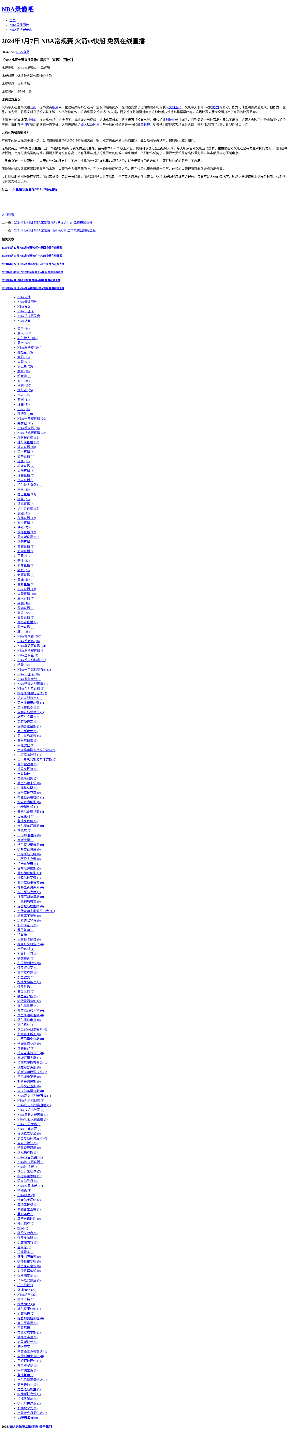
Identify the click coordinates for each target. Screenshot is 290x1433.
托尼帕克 (25, 1223)
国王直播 (26, 494)
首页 (12, 20)
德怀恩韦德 (27, 1337)
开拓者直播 (27, 622)
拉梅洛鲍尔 (27, 1398)
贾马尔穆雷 (27, 740)
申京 (55, 107)
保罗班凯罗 (27, 968)
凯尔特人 (27, 338)
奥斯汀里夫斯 (29, 1058)
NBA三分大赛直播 (32, 1114)
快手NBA (26, 1304)
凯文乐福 (25, 1313)
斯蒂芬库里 (28, 717)
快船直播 (28, 189)
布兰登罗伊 (27, 1365)
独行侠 (25, 414)
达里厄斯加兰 (29, 1389)
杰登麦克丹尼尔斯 (32, 1413)
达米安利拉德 (29, 698)
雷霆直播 (25, 546)
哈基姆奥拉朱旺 (30, 1318)
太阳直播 (25, 470)
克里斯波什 (27, 1342)
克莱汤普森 (27, 721)
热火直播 (26, 589)
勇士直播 (25, 451)
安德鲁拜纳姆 (29, 1271)
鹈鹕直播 (25, 608)
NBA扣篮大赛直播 (32, 1119)
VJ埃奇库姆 (27, 1417)
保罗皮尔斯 (27, 1237)
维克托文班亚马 (30, 944)
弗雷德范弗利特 (30, 1010)
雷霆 (23, 556)
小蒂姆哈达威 (29, 835)
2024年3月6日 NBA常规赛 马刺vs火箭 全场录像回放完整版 (55, 230)
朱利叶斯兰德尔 (30, 712)
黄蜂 (23, 579)
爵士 (23, 380)
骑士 (23, 631)
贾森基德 (25, 1327)
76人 (23, 395)
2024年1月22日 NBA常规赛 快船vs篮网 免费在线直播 (32, 247)
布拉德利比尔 (29, 963)
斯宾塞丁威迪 (29, 1034)
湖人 (83, 124)
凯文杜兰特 (27, 953)
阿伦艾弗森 (27, 1233)
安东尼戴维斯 (29, 868)
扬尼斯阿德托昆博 (32, 693)
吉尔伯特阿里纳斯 (32, 1380)
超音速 (24, 376)
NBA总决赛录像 (20, 29)
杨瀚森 (24, 1190)
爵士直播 (25, 522)
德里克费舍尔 (29, 1266)
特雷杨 (24, 934)
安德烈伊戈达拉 (30, 1356)
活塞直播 (25, 475)
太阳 (23, 357)
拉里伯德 (25, 1285)
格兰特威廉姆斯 (30, 844)
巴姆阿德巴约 (29, 1361)
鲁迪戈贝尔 (27, 821)
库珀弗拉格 (27, 1204)
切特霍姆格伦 (29, 1001)
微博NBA (26, 1290)
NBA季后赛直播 (31, 646)
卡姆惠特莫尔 (29, 1043)
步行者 (25, 390)
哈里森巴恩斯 (29, 1147)
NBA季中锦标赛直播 (34, 669)
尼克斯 (25, 366)
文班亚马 (175, 107)
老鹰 (23, 570)
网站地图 (32, 1426)
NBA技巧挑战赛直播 (34, 1105)
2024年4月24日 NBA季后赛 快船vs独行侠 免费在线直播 (33, 264)
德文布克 (25, 958)
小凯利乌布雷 (29, 901)
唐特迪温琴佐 (29, 920)
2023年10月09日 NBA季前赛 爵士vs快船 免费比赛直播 (32, 272)
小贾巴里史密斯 (30, 1039)
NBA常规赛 (29, 636)
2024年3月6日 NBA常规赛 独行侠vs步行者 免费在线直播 (53, 222)
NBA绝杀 (26, 1294)
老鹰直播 (25, 575)
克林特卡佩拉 (29, 939)
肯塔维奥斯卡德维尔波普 (36, 750)
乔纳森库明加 (29, 1133)
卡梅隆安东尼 (29, 1280)
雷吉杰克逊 (27, 972)
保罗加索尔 (27, 1275)
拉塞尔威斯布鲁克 (32, 1062)
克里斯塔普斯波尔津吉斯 (36, 759)
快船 (23, 527)
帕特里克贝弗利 (30, 887)
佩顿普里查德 (29, 1209)
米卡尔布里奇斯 (30, 1091)
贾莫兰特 (25, 991)
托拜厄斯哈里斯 (30, 897)
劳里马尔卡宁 (29, 783)
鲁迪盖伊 (25, 1375)
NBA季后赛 (28, 641)
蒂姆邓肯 (25, 1214)
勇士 (23, 342)
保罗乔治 (25, 986)
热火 (23, 409)
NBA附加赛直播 (30, 1162)
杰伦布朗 (25, 949)
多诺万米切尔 (29, 1171)
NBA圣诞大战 (29, 679)
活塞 (23, 404)
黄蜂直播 (25, 584)
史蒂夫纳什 (27, 1384)
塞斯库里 (25, 840)
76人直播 (25, 480)
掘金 (23, 612)
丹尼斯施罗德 (29, 1076)
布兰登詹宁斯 (29, 1332)
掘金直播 (25, 617)
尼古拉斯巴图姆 (30, 906)
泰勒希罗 (25, 1048)
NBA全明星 (27, 655)
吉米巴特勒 (27, 1143)
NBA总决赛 (29, 347)
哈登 (23, 664)
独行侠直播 (28, 442)
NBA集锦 (24, 306)
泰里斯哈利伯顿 (30, 1015)
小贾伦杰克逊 (29, 859)
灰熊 (23, 513)
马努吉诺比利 (29, 1219)
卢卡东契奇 (28, 863)
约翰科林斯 (27, 788)
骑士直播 (25, 627)
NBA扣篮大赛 (29, 1129)
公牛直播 (25, 456)
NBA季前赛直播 (31, 418)
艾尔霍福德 (27, 764)
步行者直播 (28, 508)
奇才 (23, 560)
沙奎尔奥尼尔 (29, 1200)
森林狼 (145, 124)
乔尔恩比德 (27, 1005)
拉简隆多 (25, 1252)
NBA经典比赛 (30, 1185)
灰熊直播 (26, 518)
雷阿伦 (24, 1247)
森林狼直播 (28, 437)
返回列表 (8, 214)
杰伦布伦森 (28, 707)
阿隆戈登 (25, 745)
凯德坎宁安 (27, 1408)
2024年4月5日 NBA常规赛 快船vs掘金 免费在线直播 (31, 280)
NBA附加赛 (27, 1166)
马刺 (33, 107)
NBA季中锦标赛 (31, 660)
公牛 (23, 328)
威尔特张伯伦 (29, 1308)
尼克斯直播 (28, 537)
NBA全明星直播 (30, 688)
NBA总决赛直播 (30, 650)
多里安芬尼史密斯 (32, 1029)
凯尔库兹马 (27, 925)
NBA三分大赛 (29, 1124)
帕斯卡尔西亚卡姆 (32, 1072)
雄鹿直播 (25, 466)
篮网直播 (25, 551)
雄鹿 (33, 120)
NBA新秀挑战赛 (30, 1100)
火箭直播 (15, 189)
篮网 (23, 399)
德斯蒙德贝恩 (29, 849)
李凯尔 (24, 830)
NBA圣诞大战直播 (32, 683)
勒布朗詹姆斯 (29, 873)
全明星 (25, 124)
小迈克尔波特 (29, 754)
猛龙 (23, 499)
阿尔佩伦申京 (29, 1020)
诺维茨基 (25, 1346)
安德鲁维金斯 (29, 726)
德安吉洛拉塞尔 (30, 1053)
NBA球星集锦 (30, 1157)
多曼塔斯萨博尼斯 (32, 1138)
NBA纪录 (24, 320)
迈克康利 (25, 816)
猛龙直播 (25, 503)
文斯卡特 (25, 1299)
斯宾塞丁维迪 (29, 915)
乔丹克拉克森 (29, 792)
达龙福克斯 (27, 1152)
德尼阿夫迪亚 (29, 1403)
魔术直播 (25, 598)
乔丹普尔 (25, 930)
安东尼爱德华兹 (30, 811)
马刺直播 (25, 541)
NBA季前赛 (28, 428)
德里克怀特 (27, 769)
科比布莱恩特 (29, 1176)
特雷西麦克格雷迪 (32, 1351)
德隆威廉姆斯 (29, 1256)
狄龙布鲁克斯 (29, 1067)
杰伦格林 (25, 1024)
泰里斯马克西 (29, 892)
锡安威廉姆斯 (29, 802)
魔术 (23, 371)
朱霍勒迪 (25, 773)
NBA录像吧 (18, 9)
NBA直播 (22, 52)
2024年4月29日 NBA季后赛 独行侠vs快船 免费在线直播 (33, 288)
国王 (96, 124)
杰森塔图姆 (27, 778)
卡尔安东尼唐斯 (30, 825)
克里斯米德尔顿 (30, 702)
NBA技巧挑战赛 (30, 1110)
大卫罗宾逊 (27, 1323)
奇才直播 (25, 565)
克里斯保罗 (27, 731)
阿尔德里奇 (27, 1370)
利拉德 (170, 120)
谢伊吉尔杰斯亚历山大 (36, 911)
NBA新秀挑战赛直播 (34, 1095)
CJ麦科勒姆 (27, 807)
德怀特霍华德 (29, 1261)
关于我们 (45, 1426)
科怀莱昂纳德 (29, 982)
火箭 (23, 361)
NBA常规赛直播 (46, 189)
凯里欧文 (25, 977)
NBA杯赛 (26, 1195)
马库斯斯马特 (29, 854)
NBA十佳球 (25, 311)
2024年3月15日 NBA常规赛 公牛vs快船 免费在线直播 (32, 255)
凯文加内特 (27, 1242)
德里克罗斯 (27, 996)
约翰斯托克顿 (29, 1394)
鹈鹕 (23, 603)
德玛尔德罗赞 (29, 878)
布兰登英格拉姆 (30, 797)
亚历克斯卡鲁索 (30, 882)
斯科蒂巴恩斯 (29, 1081)
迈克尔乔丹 (27, 1181)
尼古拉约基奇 (29, 736)
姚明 (22, 1228)
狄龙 (216, 107)
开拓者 (25, 352)
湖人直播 (26, 447)
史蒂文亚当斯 (29, 1086)
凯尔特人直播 (29, 485)
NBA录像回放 (19, 25)
